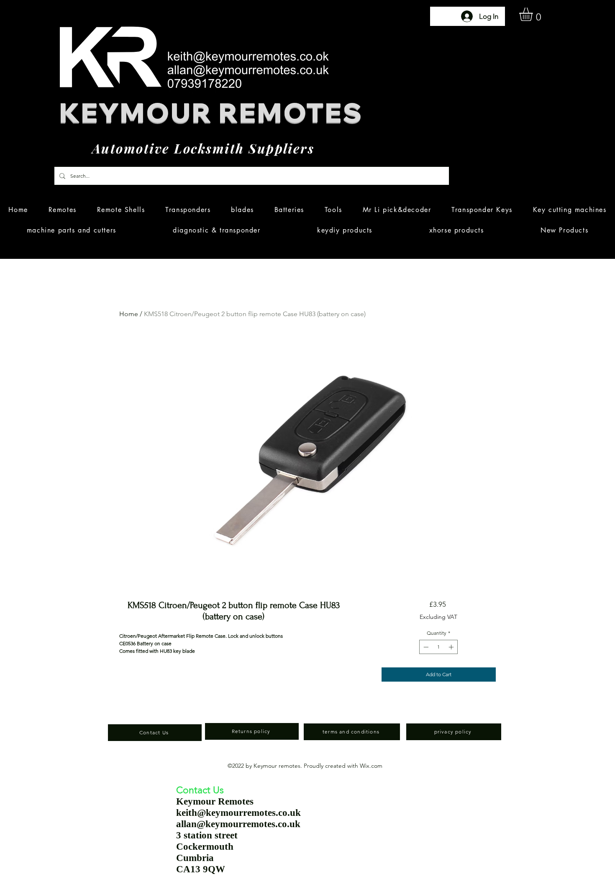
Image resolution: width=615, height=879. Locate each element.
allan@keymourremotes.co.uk (238, 824)
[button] (533, 14)
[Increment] (451, 647)
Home (128, 314)
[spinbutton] (438, 647)
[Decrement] (425, 647)
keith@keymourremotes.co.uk (238, 812)
